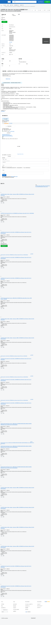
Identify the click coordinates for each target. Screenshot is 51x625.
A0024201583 (11, 36)
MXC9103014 (11, 30)
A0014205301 (11, 41)
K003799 (10, 31)
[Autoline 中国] (4, 1)
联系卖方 (4, 21)
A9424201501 (11, 37)
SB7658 (14, 32)
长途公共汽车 (40, 185)
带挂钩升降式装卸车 (40, 186)
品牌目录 (14, 611)
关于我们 (2, 604)
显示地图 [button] (18, 146)
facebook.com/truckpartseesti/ (7, 135)
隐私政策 (12, 176)
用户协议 (16, 176)
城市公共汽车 (45, 185)
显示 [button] (8, 131)
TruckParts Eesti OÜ (5, 118)
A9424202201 (11, 38)
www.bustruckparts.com (6, 134)
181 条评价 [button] (10, 123)
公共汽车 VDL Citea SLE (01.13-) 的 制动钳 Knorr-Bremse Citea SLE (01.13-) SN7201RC (17, 213)
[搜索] (13, 1)
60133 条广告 (7, 120)
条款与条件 (15, 604)
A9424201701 (11, 39)
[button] (32, 10)
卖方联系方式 (3, 607)
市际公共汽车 (45, 186)
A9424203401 (11, 35)
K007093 (10, 33)
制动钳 (10, 28)
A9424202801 (11, 40)
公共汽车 (36, 185)
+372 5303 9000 (11, 131)
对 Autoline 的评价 (16, 609)
